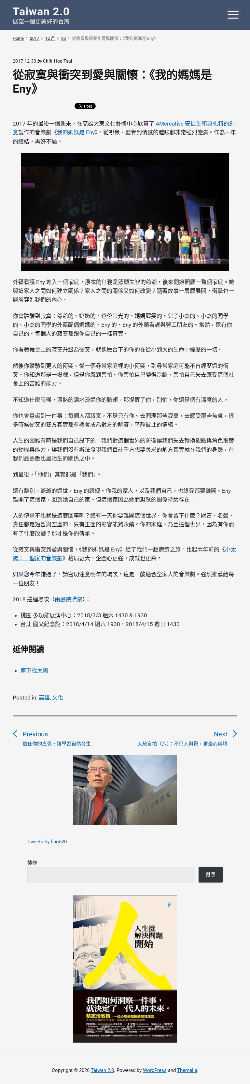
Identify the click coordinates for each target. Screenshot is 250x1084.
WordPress (155, 1070)
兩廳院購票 (68, 599)
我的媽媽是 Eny (76, 132)
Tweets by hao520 (47, 842)
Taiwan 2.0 (102, 1070)
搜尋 (32, 863)
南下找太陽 (34, 670)
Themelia (187, 1070)
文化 (57, 697)
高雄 (44, 697)
